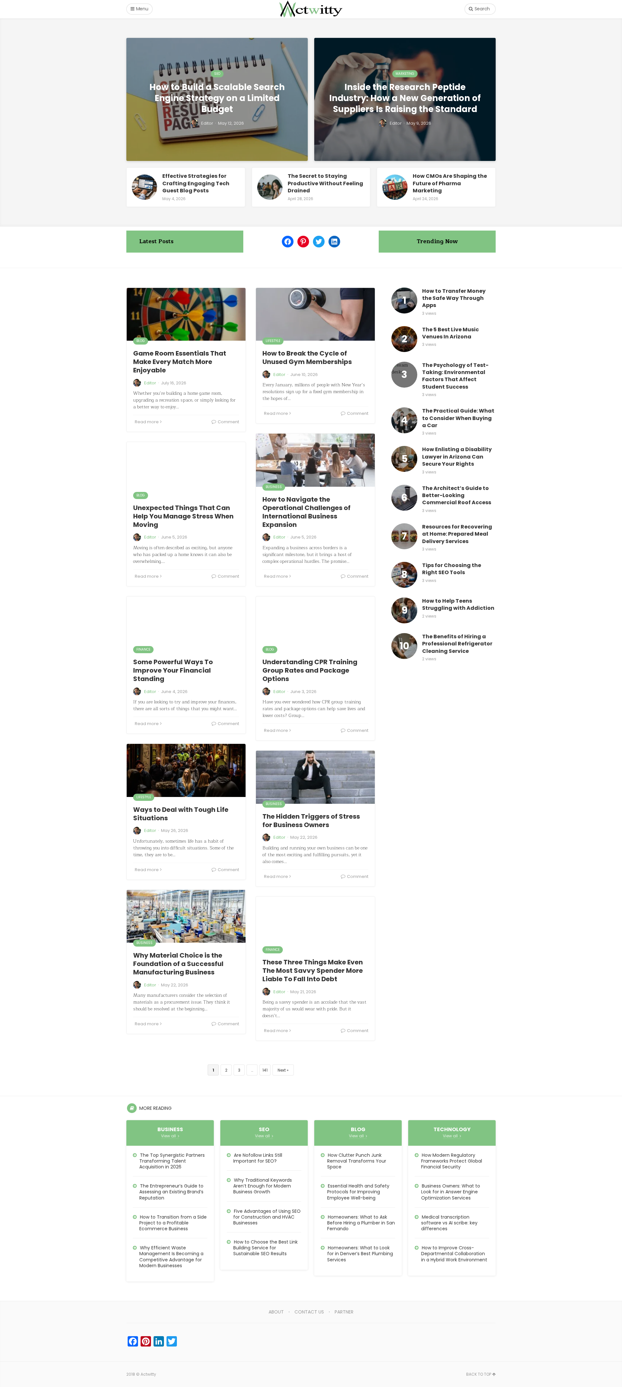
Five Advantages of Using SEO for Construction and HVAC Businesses (267, 1217)
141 (265, 1070)
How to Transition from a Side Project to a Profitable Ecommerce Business (173, 1223)
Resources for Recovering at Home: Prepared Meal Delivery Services (457, 534)
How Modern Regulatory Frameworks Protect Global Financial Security (451, 1161)
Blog (140, 340)
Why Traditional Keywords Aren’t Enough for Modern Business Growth (262, 1186)
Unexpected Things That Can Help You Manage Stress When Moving (183, 516)
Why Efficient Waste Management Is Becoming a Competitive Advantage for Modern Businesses (171, 1257)
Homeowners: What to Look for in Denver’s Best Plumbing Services (360, 1254)
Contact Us (309, 1312)
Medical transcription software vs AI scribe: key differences (449, 1223)
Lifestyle (273, 340)
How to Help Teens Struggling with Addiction (458, 604)
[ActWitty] (311, 9)
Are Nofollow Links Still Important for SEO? (257, 1158)
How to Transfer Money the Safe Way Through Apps (454, 298)
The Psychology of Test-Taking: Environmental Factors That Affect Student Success (455, 376)
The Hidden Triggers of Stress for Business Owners (311, 820)
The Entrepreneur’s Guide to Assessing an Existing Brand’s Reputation (171, 1192)
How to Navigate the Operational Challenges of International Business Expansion (306, 512)
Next (282, 1070)
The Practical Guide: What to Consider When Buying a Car (458, 418)
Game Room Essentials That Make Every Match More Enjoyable (179, 362)
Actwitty (148, 1374)
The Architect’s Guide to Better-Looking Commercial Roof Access (456, 495)
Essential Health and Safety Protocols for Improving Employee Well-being (358, 1192)
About (276, 1312)
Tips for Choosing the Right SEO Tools (451, 569)
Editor (150, 383)
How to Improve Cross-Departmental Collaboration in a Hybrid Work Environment (454, 1254)
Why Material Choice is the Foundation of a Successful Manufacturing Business (178, 964)
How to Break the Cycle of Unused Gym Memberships (307, 357)
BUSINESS (274, 486)
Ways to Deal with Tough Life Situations (180, 814)
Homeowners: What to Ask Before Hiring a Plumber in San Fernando (361, 1223)
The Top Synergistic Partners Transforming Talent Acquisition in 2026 (172, 1161)
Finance (143, 649)
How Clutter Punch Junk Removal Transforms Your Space (356, 1161)
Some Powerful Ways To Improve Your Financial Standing (173, 670)
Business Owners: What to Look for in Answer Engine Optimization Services (450, 1192)
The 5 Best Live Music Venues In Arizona (450, 333)
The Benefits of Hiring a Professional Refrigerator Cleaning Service (457, 644)
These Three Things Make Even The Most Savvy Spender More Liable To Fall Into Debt (312, 970)
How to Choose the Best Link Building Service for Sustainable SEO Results (265, 1248)
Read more (147, 422)
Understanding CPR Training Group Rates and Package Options (309, 670)
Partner (344, 1312)
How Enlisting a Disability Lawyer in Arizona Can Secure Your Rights (457, 457)
